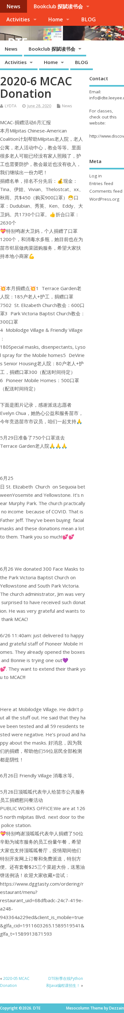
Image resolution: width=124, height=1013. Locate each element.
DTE (17, 42)
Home (55, 19)
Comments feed (105, 191)
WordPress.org (104, 199)
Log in (95, 176)
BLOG (88, 19)
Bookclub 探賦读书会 (58, 6)
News (13, 6)
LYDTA (11, 106)
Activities (18, 19)
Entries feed (101, 183)
